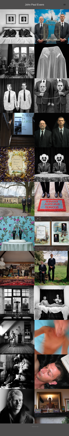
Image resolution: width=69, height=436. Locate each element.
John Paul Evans (34, 4)
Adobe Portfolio (37, 432)
